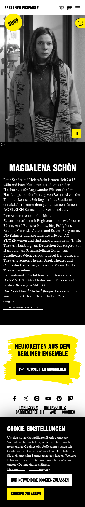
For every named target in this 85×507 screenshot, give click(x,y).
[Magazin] (62, 8)
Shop (13, 22)
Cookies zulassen (26, 493)
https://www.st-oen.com (23, 307)
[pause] (76, 133)
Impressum (28, 407)
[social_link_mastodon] (70, 398)
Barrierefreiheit (30, 412)
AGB (53, 412)
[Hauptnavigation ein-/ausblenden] (77, 8)
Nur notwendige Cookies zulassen (40, 480)
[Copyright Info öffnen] (2, 144)
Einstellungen (38, 469)
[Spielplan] (70, 8)
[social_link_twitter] (26, 398)
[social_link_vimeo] (59, 398)
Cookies (68, 412)
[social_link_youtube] (48, 398)
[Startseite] (22, 7)
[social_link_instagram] (37, 398)
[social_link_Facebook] (14, 398)
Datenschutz (16, 469)
